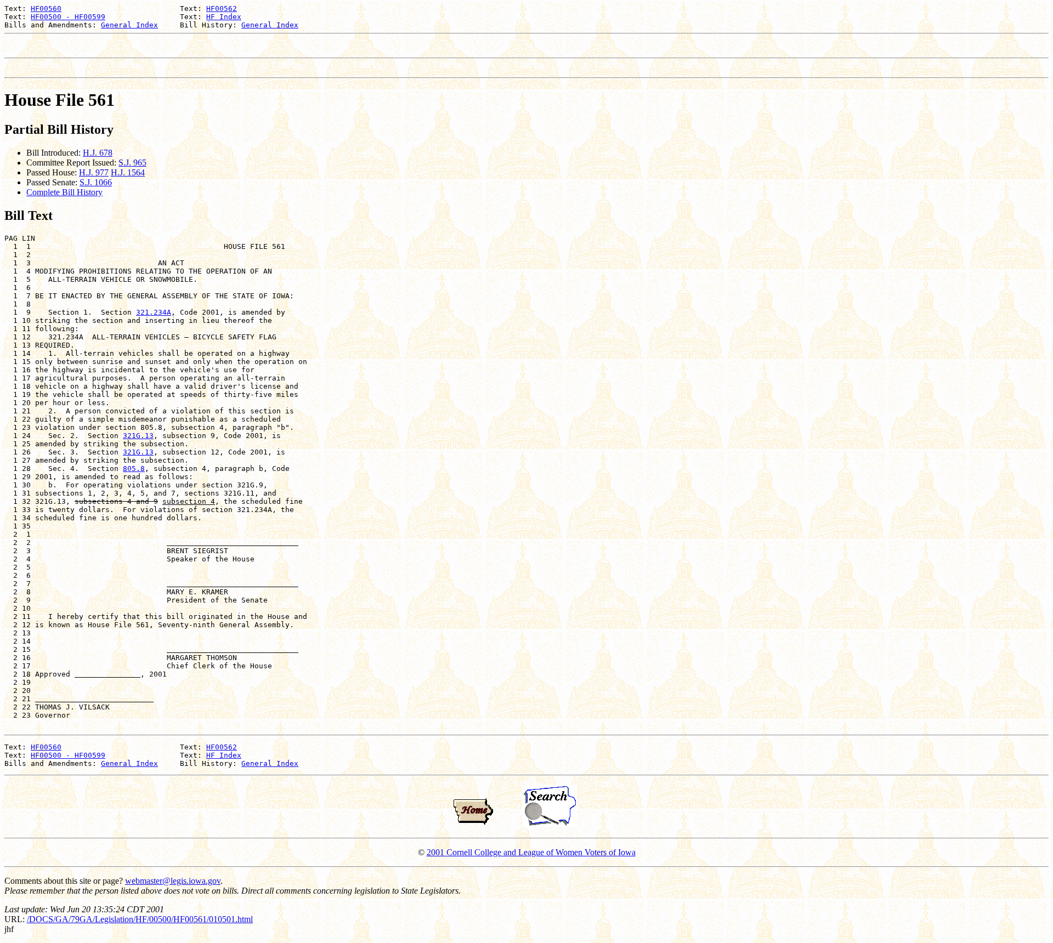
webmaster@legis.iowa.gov (172, 880)
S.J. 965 (132, 162)
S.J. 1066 (96, 182)
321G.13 (138, 435)
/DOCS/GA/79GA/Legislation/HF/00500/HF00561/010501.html (140, 919)
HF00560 (46, 8)
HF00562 (221, 8)
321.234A (153, 312)
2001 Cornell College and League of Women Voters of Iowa (531, 852)
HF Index (223, 17)
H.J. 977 (94, 172)
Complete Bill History (64, 192)
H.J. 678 (97, 152)
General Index (129, 25)
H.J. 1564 (128, 172)
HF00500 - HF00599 (68, 17)
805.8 (134, 468)
